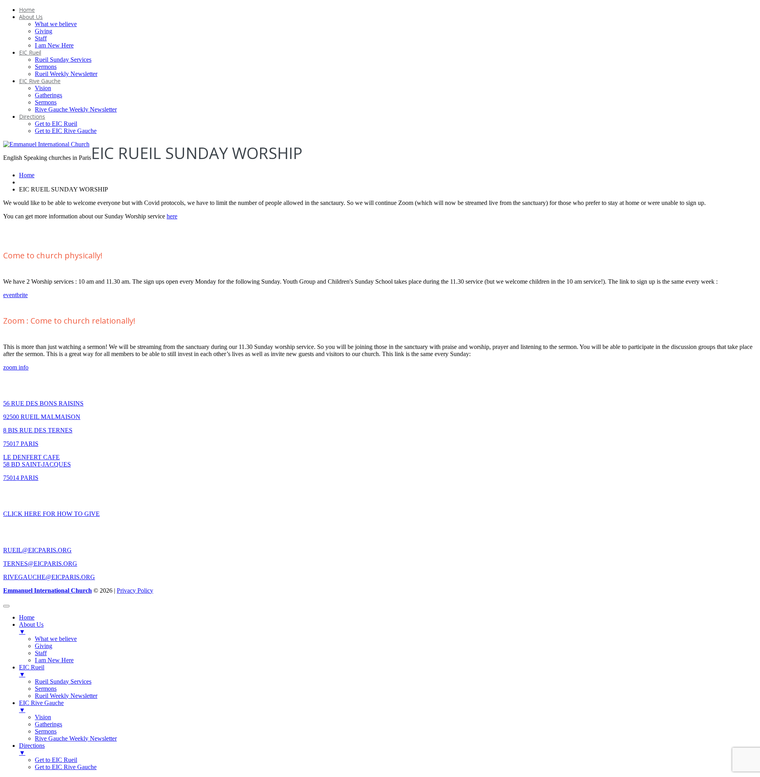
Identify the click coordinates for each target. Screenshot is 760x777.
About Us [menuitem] (31, 628)
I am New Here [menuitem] (54, 660)
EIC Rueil (30, 52)
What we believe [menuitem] (56, 638)
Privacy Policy (135, 590)
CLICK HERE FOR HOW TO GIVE (51, 513)
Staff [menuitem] (41, 653)
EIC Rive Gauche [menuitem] (41, 706)
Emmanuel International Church (47, 590)
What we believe (56, 24)
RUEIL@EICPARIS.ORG (37, 550)
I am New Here (54, 45)
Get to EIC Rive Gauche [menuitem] (66, 767)
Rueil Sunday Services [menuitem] (63, 681)
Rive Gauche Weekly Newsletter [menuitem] (76, 738)
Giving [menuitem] (43, 645)
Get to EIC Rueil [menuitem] (56, 759)
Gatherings (48, 95)
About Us (31, 17)
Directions (32, 116)
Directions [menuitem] (32, 749)
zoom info (15, 367)
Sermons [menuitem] (46, 688)
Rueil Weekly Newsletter (66, 73)
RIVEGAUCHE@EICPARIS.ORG (49, 577)
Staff (41, 38)
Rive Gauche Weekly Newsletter (76, 109)
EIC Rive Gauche (40, 81)
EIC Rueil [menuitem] (31, 671)
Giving (43, 31)
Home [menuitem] (26, 617)
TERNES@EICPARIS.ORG (40, 563)
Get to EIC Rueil (56, 123)
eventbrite (15, 295)
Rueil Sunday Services (63, 59)
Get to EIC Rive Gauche (66, 130)
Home (27, 9)
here (172, 216)
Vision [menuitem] (43, 717)
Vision (43, 88)
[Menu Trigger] (6, 606)
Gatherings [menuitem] (48, 724)
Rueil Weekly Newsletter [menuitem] (66, 695)
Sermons (46, 66)
